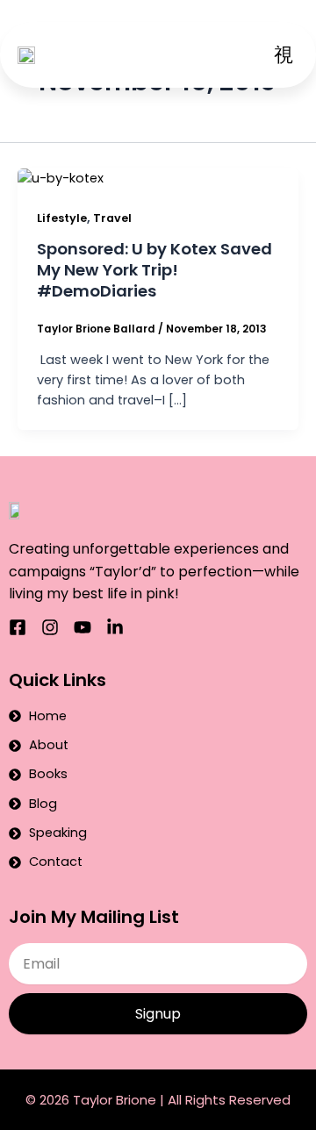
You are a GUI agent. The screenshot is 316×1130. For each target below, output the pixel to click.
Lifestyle (62, 218)
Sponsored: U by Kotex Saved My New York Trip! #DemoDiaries (154, 269)
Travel (112, 218)
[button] (283, 54)
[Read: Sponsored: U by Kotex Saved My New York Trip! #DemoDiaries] (61, 178)
